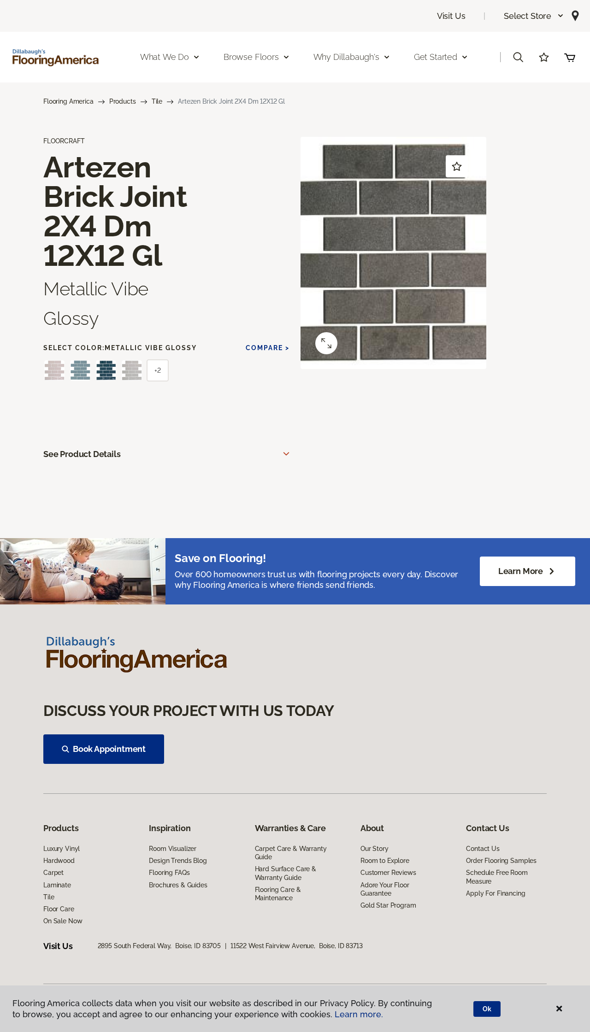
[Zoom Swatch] (326, 343)
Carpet (53, 872)
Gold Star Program (388, 905)
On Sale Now (62, 921)
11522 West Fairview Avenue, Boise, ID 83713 (296, 946)
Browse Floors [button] (251, 57)
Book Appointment (109, 749)
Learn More (520, 571)
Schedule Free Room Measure (496, 877)
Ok (487, 1009)
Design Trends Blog (177, 860)
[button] (534, 16)
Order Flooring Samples (501, 860)
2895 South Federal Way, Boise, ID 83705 (159, 946)
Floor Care (58, 909)
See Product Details (82, 454)
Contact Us (483, 848)
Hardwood (59, 860)
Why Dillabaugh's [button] (346, 57)
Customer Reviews (388, 872)
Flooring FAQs (169, 872)
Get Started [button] (435, 57)
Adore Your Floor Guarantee (384, 889)
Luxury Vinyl (61, 848)
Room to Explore (384, 860)
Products (122, 101)
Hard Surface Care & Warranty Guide (285, 873)
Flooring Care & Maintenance (278, 894)
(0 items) (569, 57)
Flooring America (68, 101)
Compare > (267, 348)
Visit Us (451, 16)
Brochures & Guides (178, 885)
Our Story (374, 848)
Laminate (57, 885)
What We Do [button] (164, 57)
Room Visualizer (172, 848)
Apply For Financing (495, 893)
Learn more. (359, 1014)
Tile (157, 101)
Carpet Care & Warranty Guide (291, 853)
